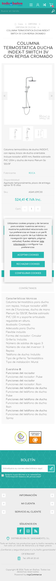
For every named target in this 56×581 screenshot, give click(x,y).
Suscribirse (51, 468)
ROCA (32, 173)
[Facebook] (20, 531)
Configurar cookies (28, 273)
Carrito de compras (51, 4)
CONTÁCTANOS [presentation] (27, 288)
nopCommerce (34, 575)
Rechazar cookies (28, 264)
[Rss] (35, 531)
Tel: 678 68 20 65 (30, 558)
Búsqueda (53, 11)
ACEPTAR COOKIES (28, 255)
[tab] (27, 288)
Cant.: (18, 209)
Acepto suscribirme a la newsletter (23, 476)
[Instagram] (28, 531)
